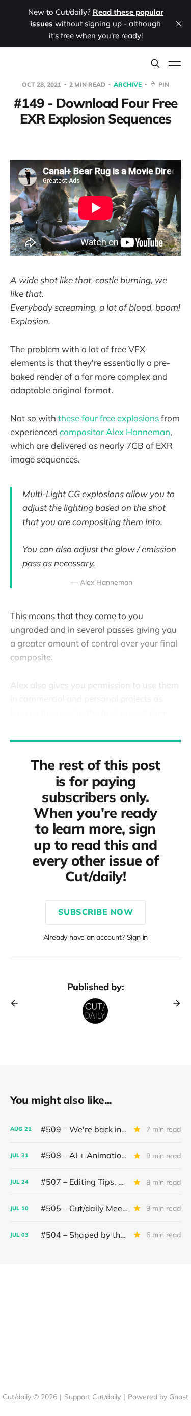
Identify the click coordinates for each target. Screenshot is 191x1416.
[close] (179, 24)
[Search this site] (155, 63)
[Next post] (173, 1003)
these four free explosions (108, 418)
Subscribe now (95, 912)
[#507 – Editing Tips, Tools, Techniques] (95, 1182)
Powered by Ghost (158, 1396)
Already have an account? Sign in (95, 937)
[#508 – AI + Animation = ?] (95, 1155)
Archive (128, 84)
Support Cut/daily (92, 1396)
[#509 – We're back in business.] (95, 1130)
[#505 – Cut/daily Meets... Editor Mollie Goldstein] (95, 1208)
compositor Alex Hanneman (115, 431)
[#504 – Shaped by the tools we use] (95, 1235)
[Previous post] (17, 1003)
